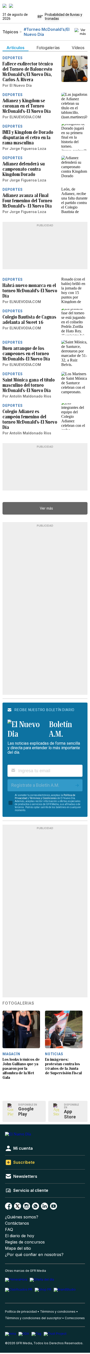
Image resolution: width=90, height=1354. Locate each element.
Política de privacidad (21, 1311)
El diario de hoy (19, 1235)
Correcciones (75, 1318)
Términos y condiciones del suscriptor (33, 1318)
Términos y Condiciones (43, 798)
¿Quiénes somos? (21, 1217)
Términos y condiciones (58, 1311)
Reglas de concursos (25, 1242)
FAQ (9, 1229)
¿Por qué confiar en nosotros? (34, 1254)
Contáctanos (17, 1223)
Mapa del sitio (18, 1248)
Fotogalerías (18, 1003)
